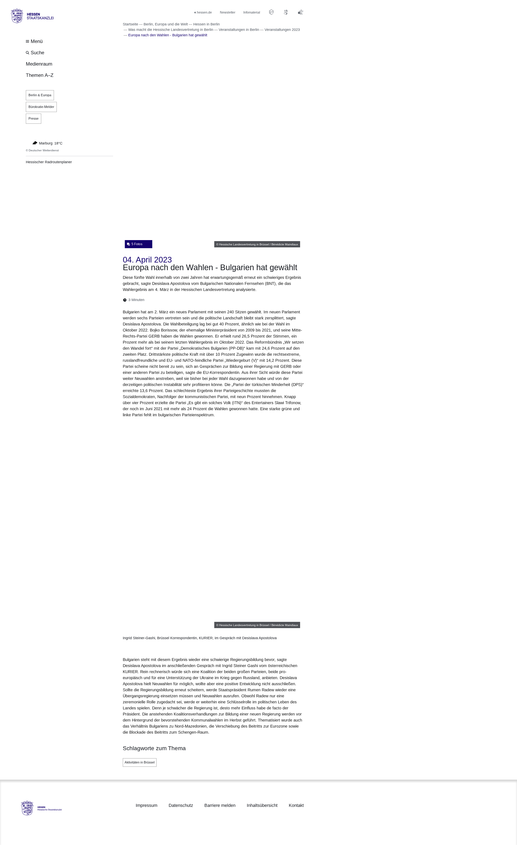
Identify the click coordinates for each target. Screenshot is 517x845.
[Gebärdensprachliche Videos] (286, 12)
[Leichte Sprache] (271, 12)
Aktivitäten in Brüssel (140, 762)
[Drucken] (182, 299)
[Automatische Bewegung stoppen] (28, 143)
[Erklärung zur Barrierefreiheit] (300, 12)
